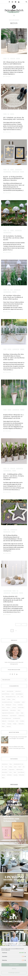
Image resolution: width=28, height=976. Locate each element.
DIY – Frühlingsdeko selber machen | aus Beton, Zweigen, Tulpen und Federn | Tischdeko (13, 476)
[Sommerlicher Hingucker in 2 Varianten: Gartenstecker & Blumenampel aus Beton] (14, 392)
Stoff (17, 721)
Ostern (14, 470)
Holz (11, 289)
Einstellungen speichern (14, 972)
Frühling (12, 58)
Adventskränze (8, 590)
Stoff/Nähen (9, 774)
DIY (8, 58)
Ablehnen (14, 968)
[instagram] (12, 674)
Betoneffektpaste (19, 693)
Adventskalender (10, 691)
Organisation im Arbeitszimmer (8, 712)
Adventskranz (18, 691)
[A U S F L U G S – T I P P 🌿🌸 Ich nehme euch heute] (14, 802)
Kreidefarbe (20, 704)
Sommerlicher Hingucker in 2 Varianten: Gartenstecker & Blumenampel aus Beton (13, 416)
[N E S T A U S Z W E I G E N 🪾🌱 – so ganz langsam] (14, 915)
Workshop (9, 726)
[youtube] (16, 674)
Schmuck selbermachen (6, 718)
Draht (22, 696)
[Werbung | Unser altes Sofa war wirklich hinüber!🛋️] (14, 887)
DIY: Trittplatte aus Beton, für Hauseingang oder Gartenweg (13, 118)
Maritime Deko (21, 707)
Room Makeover (13, 715)
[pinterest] (14, 674)
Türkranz (3, 723)
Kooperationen (12, 769)
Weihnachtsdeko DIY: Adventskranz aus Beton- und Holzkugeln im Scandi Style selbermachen (13, 599)
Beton (5, 58)
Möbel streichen (5, 710)
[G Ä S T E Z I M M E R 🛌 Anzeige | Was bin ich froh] (14, 858)
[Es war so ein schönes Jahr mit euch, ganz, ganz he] (14, 943)
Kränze (3, 707)
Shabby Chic (4, 721)
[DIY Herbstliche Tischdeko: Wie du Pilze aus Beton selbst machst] (14, 213)
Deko (3, 696)
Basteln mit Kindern (6, 693)
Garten (18, 58)
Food (6, 766)
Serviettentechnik (16, 718)
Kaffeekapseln (8, 704)
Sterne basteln (11, 721)
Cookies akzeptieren (14, 964)
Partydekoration (5, 715)
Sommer (14, 291)
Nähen (19, 710)
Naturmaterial (7, 171)
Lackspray (14, 707)
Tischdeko (22, 721)
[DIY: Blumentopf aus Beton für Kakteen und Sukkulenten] (14, 41)
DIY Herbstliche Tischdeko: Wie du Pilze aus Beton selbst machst (13, 237)
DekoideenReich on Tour (11, 696)
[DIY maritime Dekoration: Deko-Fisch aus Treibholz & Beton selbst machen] (14, 272)
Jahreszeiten (18, 169)
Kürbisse (8, 707)
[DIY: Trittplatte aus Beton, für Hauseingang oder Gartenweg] (14, 96)
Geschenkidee (17, 702)
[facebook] (10, 674)
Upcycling (9, 723)
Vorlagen (15, 723)
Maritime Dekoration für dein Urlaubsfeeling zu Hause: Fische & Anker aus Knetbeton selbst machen (13, 356)
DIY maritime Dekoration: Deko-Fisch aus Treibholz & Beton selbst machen (13, 297)
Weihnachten (15, 171)
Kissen (14, 704)
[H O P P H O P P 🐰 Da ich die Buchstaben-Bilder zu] (14, 830)
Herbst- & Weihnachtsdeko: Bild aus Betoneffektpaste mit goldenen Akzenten (13, 178)
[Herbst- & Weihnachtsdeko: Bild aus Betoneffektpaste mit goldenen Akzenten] (14, 152)
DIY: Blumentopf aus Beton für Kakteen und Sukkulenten (14, 63)
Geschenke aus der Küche (7, 702)
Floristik (3, 699)
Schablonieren (21, 715)
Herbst (12, 169)
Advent (3, 691)
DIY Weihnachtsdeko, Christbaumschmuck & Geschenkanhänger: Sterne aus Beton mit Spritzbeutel (12, 537)
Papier (22, 712)
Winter (22, 171)
